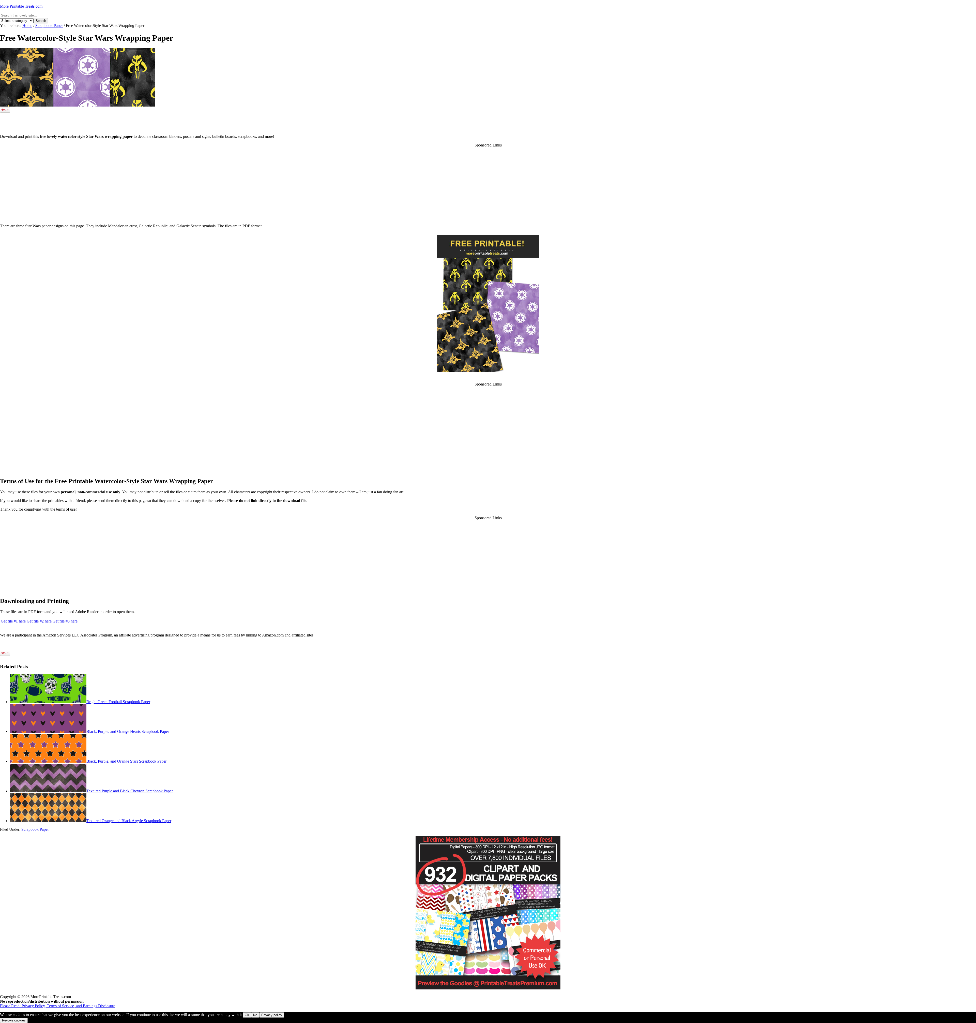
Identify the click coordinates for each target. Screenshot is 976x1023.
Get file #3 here (65, 621)
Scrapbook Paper (35, 829)
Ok (247, 1015)
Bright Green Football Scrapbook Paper (118, 702)
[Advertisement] (488, 122)
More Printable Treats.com (21, 6)
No (255, 1015)
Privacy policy (271, 1015)
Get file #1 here (13, 621)
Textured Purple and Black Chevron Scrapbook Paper (129, 791)
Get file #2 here (39, 621)
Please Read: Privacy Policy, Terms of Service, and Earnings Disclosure (57, 1006)
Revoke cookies (14, 1020)
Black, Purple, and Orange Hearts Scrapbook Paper (127, 731)
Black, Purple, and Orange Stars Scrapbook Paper (126, 761)
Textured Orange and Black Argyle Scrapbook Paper (128, 821)
